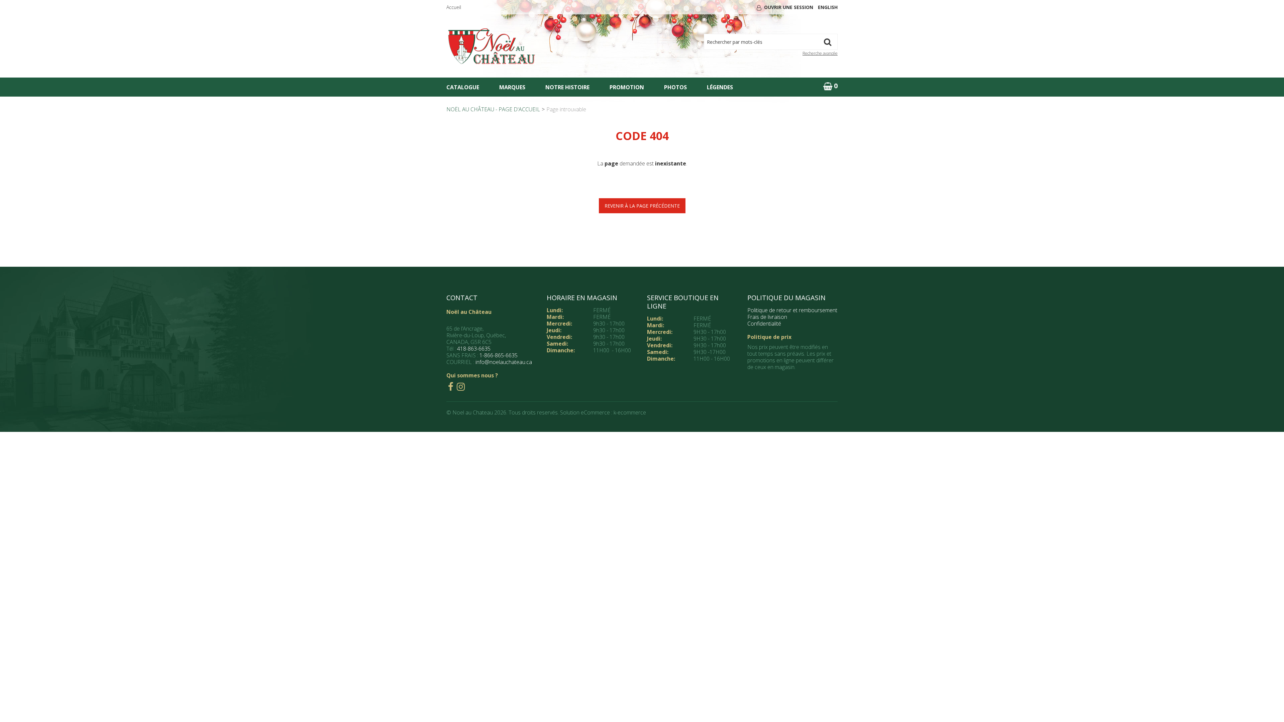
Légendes (720, 87)
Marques (512, 87)
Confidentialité (764, 323)
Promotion (627, 87)
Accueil (453, 7)
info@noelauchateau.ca (503, 362)
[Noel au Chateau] (491, 46)
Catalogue (462, 87)
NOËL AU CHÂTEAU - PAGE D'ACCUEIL (493, 109)
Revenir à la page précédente (642, 206)
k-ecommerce (630, 412)
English (828, 7)
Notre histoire (567, 87)
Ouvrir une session (788, 7)
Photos (675, 87)
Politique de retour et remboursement (792, 310)
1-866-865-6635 (498, 355)
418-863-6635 (474, 348)
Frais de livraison (767, 317)
